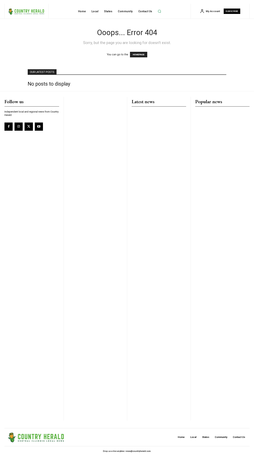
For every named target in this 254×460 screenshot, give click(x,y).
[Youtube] (39, 127)
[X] (29, 127)
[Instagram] (19, 127)
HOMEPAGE (138, 54)
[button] (159, 11)
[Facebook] (8, 127)
